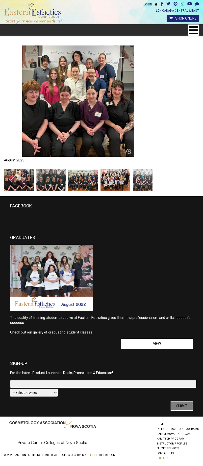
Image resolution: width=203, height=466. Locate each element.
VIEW (157, 344)
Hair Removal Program (173, 434)
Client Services (167, 448)
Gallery (162, 458)
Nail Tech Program (170, 438)
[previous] (13, 180)
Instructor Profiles (171, 443)
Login (148, 4)
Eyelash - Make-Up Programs (177, 429)
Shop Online (186, 18)
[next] (143, 180)
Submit (181, 406)
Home (160, 424)
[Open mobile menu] (193, 30)
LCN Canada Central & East (177, 10)
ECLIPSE (92, 455)
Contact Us (165, 453)
